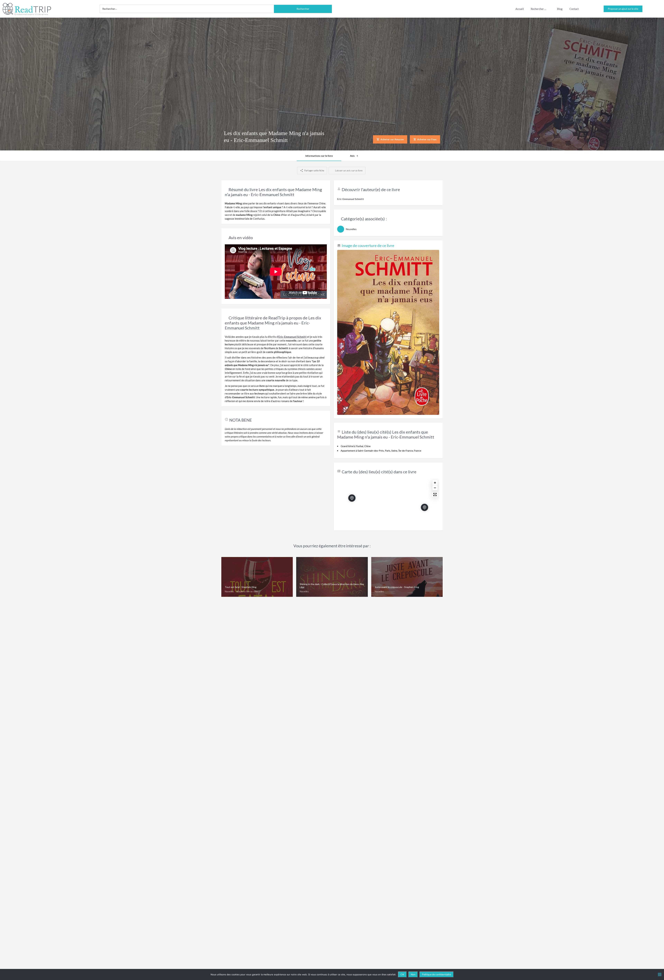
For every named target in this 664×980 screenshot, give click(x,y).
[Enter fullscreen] (434, 494)
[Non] (659, 974)
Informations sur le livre (319, 155)
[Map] (388, 503)
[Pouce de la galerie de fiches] (388, 332)
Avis (354, 155)
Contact (574, 8)
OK (402, 974)
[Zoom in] (434, 482)
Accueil (519, 8)
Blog (559, 8)
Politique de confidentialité (436, 974)
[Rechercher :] (187, 9)
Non (413, 974)
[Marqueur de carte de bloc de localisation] (424, 507)
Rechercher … (538, 8)
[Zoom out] (434, 487)
